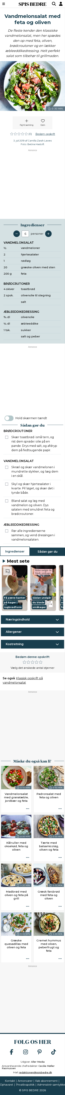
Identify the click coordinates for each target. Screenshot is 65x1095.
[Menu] (8, 3)
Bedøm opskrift (45, 134)
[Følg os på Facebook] (11, 1052)
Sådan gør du (47, 551)
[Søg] (54, 4)
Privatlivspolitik (25, 1084)
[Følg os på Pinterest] (39, 1052)
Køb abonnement (46, 1081)
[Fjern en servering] (16, 233)
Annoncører (25, 1081)
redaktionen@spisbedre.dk (35, 1072)
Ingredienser (15, 551)
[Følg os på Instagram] (25, 1052)
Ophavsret (6, 1084)
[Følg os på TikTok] (53, 1052)
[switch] (9, 418)
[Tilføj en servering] (48, 233)
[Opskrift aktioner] (27, 809)
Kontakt (10, 1081)
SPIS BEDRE (32, 4)
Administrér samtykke (51, 1084)
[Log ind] (60, 4)
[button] (14, 588)
